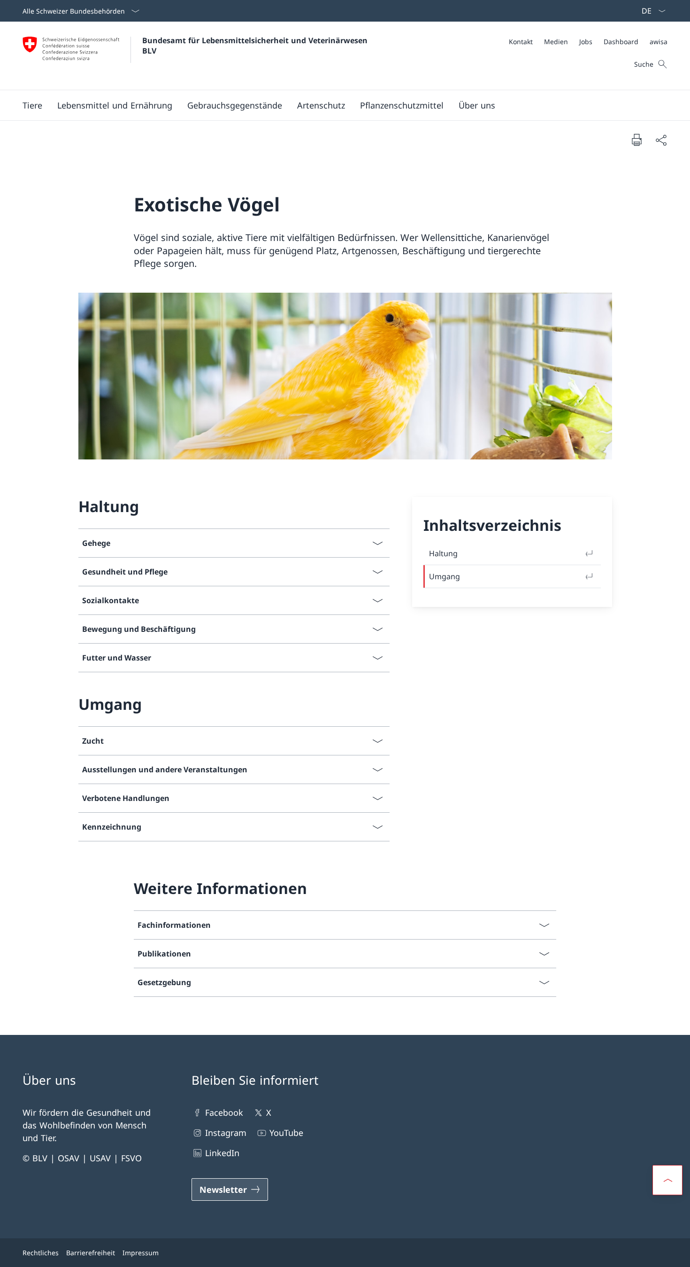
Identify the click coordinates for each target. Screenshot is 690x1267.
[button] (32, 105)
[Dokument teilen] (661, 139)
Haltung (443, 553)
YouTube (286, 1132)
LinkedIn (222, 1152)
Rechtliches (41, 1252)
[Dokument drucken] (636, 139)
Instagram (225, 1132)
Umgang (444, 576)
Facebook (224, 1112)
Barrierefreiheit (90, 1252)
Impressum (141, 1252)
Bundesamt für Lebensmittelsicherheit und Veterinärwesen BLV (256, 45)
